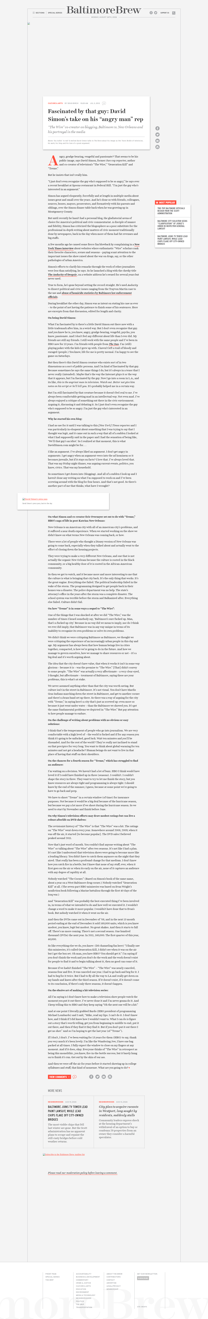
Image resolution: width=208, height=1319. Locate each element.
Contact (111, 1280)
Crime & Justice (83, 1283)
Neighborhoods (55, 1102)
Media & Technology (85, 1295)
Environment (82, 1292)
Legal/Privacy (114, 1286)
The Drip (49, 1280)
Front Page (50, 1274)
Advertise (111, 1283)
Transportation (84, 1307)
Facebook (151, 12)
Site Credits (142, 1307)
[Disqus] (94, 1213)
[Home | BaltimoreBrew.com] (104, 10)
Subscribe (143, 1278)
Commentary (82, 1280)
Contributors (114, 1277)
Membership (112, 1289)
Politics (80, 1301)
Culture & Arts (55, 103)
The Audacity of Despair (62, 274)
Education (81, 1289)
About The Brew (114, 1274)
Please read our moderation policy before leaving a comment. (82, 1173)
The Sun (114, 344)
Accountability (83, 1274)
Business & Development (88, 1277)
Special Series (52, 1277)
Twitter (155, 12)
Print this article (157, 149)
